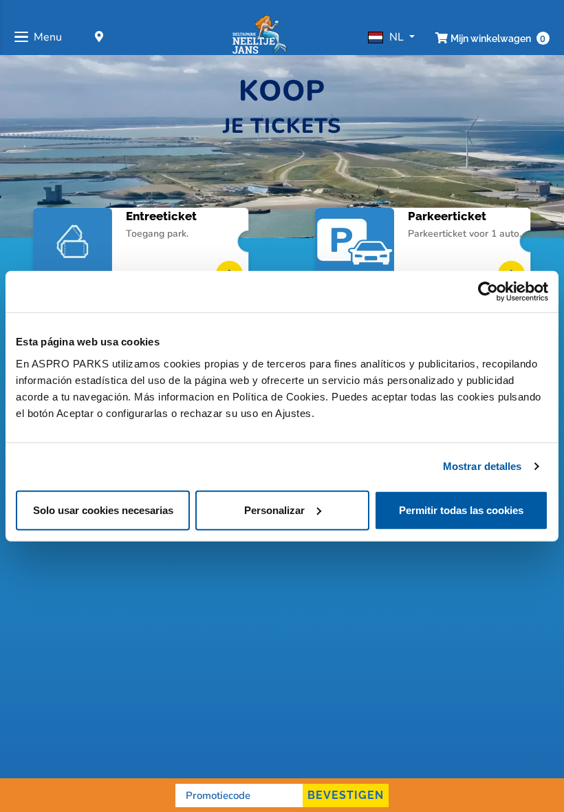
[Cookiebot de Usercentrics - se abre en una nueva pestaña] (488, 291)
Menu (48, 37)
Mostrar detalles (482, 466)
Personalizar (274, 509)
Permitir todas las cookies (461, 509)
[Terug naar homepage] (259, 37)
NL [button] (397, 37)
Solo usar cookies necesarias (103, 509)
